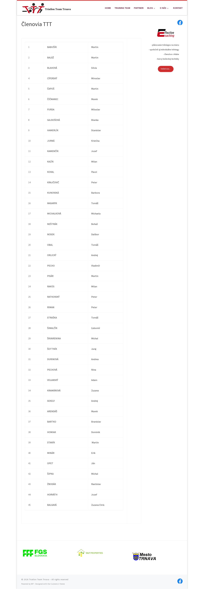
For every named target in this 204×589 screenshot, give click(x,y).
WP (32, 584)
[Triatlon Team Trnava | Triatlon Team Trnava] (46, 7)
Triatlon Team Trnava (39, 579)
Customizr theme (58, 584)
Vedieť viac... (166, 69)
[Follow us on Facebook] (180, 22)
